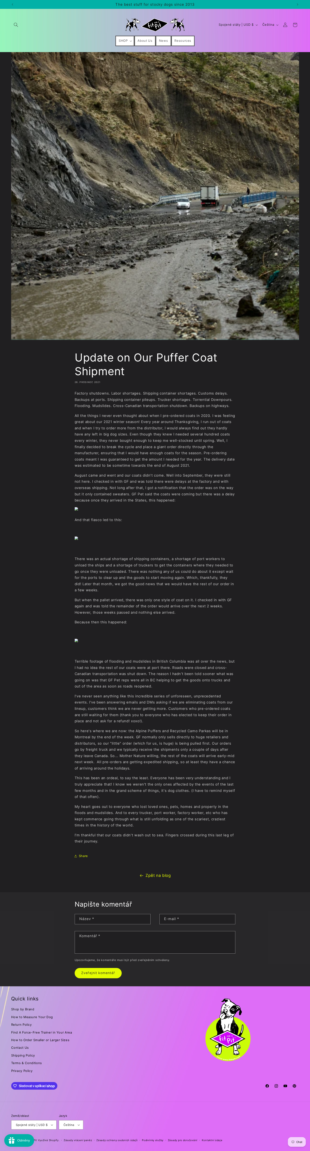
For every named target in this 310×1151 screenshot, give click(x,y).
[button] (16, 25)
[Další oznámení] (297, 4)
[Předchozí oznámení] (12, 4)
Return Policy (21, 1025)
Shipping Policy (23, 1055)
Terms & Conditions (26, 1063)
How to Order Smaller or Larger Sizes (40, 1040)
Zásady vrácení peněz (78, 1140)
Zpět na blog (158, 875)
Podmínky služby (152, 1140)
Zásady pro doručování (182, 1140)
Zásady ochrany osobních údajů (116, 1140)
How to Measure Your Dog (32, 1017)
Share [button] (83, 856)
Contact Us (20, 1048)
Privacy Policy (22, 1071)
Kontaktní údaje (212, 1140)
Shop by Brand (22, 1009)
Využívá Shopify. (48, 1140)
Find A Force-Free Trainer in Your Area (41, 1032)
